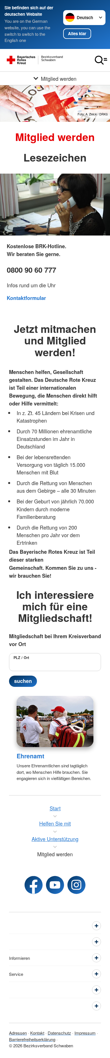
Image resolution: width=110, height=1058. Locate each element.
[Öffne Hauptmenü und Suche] (101, 60)
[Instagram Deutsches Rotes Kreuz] (76, 885)
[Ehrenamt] (55, 721)
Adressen (18, 1033)
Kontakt (37, 1033)
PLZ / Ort (21, 657)
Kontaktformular (26, 298)
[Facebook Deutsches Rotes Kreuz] (34, 885)
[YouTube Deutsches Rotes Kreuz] (55, 885)
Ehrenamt (30, 756)
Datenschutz (59, 1033)
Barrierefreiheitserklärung (32, 1039)
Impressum (85, 1033)
